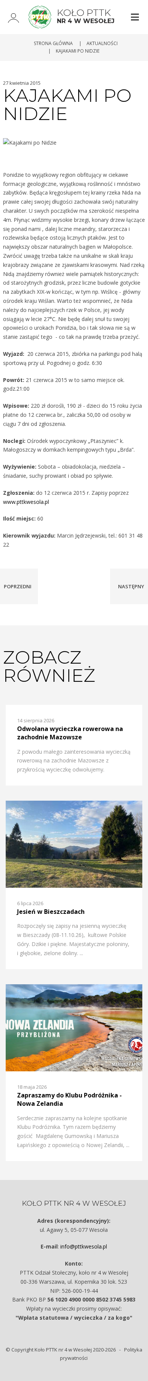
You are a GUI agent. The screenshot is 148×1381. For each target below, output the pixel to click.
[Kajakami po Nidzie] (30, 142)
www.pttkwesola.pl (26, 501)
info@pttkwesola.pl (83, 1246)
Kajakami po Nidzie (77, 51)
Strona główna (53, 43)
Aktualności (102, 43)
